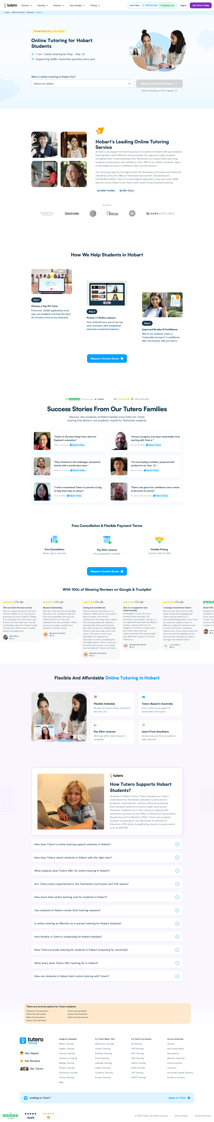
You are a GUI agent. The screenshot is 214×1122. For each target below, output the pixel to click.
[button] (26, 5)
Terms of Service (203, 1115)
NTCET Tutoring (138, 1077)
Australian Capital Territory (180, 1072)
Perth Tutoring (102, 1058)
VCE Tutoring (137, 1048)
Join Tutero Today (200, 5)
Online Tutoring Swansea (78, 1017)
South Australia (174, 1063)
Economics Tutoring (68, 1072)
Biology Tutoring (66, 1063)
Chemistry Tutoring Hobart (37, 1011)
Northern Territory (176, 1077)
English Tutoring (66, 1048)
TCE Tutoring (137, 1072)
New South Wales (175, 1048)
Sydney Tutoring (102, 1048)
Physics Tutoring (66, 1067)
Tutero (7, 12)
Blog (61, 1082)
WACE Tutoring (138, 1063)
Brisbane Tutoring (103, 1053)
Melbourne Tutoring (104, 1043)
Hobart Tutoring (102, 1067)
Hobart (39, 12)
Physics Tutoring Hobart (36, 1020)
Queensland (173, 1053)
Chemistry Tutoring (68, 1058)
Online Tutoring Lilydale (36, 1014)
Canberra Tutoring (104, 1072)
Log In (183, 5)
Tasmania (30, 12)
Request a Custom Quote (105, 358)
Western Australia (175, 1058)
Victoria (171, 1043)
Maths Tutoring (66, 1043)
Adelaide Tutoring (103, 1063)
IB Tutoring (136, 1043)
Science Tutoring (67, 1053)
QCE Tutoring (137, 1058)
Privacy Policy (181, 1115)
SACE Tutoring (138, 1067)
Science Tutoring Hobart (77, 1014)
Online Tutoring (18, 12)
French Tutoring (66, 1077)
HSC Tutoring (137, 1053)
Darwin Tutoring (102, 1077)
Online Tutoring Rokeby (77, 1011)
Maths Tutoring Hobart (35, 1017)
